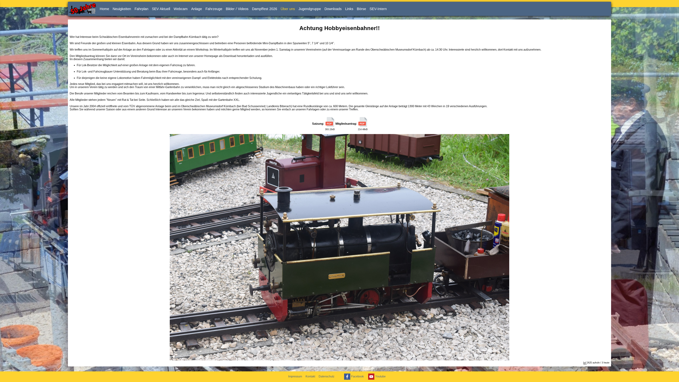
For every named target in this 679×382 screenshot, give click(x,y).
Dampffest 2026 (264, 9)
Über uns (288, 9)
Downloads (333, 9)
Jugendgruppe (309, 9)
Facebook (357, 376)
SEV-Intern (378, 9)
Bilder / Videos (237, 9)
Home (104, 9)
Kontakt (310, 376)
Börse (361, 9)
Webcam (181, 9)
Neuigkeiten (122, 9)
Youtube (380, 376)
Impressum (295, 376)
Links (349, 9)
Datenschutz (326, 376)
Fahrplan (141, 9)
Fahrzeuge (213, 9)
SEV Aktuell (161, 9)
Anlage (196, 9)
